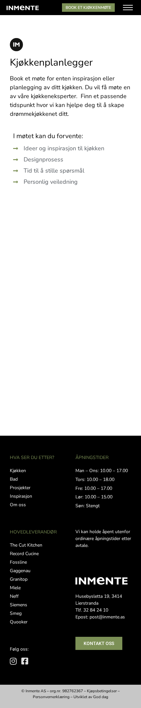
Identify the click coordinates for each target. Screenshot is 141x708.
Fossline (18, 562)
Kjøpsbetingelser (102, 691)
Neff (14, 596)
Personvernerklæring (51, 696)
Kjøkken (18, 471)
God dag (100, 696)
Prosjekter (20, 488)
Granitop (19, 579)
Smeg (16, 613)
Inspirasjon (21, 496)
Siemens (18, 605)
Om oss (18, 505)
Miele (15, 588)
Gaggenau (20, 571)
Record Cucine (24, 554)
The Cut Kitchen (26, 545)
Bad (14, 479)
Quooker (19, 622)
